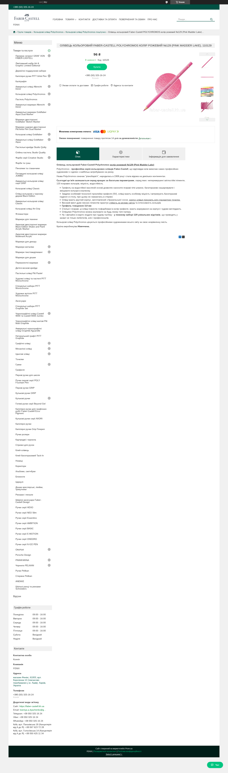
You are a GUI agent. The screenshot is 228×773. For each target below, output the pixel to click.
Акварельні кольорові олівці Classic (29, 202)
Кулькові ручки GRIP (26, 393)
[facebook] (180, 237)
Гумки (18, 364)
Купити (97, 67)
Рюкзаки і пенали (24, 494)
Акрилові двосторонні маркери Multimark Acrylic (31, 235)
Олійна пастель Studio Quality (31, 152)
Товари (69, 19)
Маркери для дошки (26, 257)
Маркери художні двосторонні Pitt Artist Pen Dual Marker (31, 128)
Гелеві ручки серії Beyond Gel (30, 403)
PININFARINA (22, 560)
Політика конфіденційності (129, 751)
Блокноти (20, 476)
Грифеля (20, 370)
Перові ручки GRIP (25, 388)
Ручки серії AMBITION (27, 523)
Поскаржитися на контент (105, 751)
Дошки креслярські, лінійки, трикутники (29, 488)
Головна (58, 19)
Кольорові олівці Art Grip (28, 208)
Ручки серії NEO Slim (26, 512)
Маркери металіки (25, 247)
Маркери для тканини (27, 219)
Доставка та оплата (104, 19)
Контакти (84, 19)
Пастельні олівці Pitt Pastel (29, 273)
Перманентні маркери (27, 262)
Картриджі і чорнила (26, 439)
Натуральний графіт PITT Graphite (28, 337)
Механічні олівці (24, 348)
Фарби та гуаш (23, 163)
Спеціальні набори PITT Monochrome (28, 287)
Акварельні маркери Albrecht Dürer (30, 105)
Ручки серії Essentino (26, 518)
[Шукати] (211, 19)
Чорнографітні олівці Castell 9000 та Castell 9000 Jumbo (30, 314)
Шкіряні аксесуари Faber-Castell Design (28, 501)
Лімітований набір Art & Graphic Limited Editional (28, 64)
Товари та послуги (23, 50)
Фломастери (22, 214)
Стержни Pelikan (24, 576)
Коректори (21, 466)
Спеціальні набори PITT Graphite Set (28, 307)
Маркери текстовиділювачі (29, 252)
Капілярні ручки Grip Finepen (30, 429)
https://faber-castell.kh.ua (31, 706)
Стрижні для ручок (25, 445)
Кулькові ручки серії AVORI (29, 418)
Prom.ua (128, 749)
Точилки (20, 359)
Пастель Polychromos (26, 99)
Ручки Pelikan (22, 570)
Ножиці (19, 461)
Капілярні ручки (23, 424)
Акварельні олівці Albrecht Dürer (29, 87)
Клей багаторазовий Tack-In (30, 455)
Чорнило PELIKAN (25, 565)
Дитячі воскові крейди (26, 268)
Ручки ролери (22, 434)
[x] (183, 237)
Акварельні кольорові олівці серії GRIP (29, 182)
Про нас (152, 19)
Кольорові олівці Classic (28, 188)
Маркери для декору (26, 241)
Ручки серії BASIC (25, 528)
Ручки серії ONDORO (26, 539)
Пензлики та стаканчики (28, 168)
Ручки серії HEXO (24, 507)
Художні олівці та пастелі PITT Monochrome (31, 279)
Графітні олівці (23, 343)
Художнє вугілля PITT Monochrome (26, 294)
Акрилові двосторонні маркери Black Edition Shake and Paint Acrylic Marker (31, 226)
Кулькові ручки (23, 398)
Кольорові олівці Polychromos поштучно (86, 32)
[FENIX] (26, 17)
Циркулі (19, 482)
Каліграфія (21, 81)
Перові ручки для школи (28, 375)
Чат (217, 765)
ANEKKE (20, 581)
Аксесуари (21, 301)
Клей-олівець (22, 450)
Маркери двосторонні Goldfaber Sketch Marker (28, 120)
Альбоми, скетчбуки (26, 471)
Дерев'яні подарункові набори (31, 71)
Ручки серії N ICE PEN (27, 544)
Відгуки (17, 596)
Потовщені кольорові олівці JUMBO (29, 174)
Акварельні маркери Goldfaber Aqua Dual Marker (31, 113)
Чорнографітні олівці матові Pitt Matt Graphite (31, 322)
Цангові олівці (22, 354)
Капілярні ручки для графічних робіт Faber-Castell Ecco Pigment (31, 411)
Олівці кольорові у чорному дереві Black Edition (29, 195)
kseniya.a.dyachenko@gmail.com (33, 710)
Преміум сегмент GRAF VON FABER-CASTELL (30, 57)
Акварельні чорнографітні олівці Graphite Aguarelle (29, 329)
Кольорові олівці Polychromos (48, 32)
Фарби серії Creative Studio (29, 157)
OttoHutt (20, 549)
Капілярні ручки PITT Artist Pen (31, 76)
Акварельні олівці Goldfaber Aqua (29, 140)
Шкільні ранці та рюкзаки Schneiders (28, 587)
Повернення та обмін (132, 19)
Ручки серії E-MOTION (27, 534)
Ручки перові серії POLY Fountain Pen (28, 381)
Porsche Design (23, 555)
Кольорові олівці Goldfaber (29, 134)
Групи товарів (24, 32)
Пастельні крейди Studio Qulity (31, 147)
